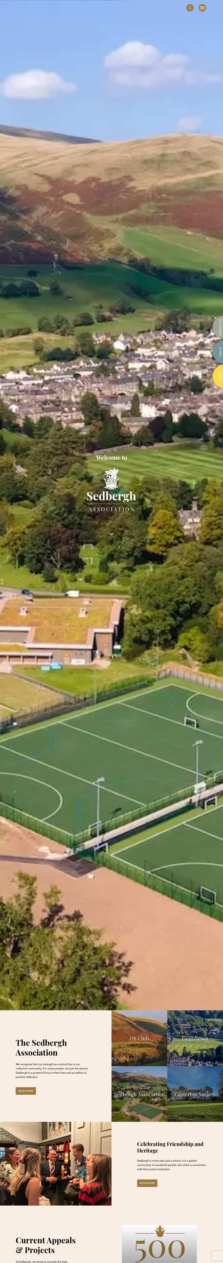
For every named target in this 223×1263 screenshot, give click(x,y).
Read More (25, 1091)
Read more (147, 1183)
